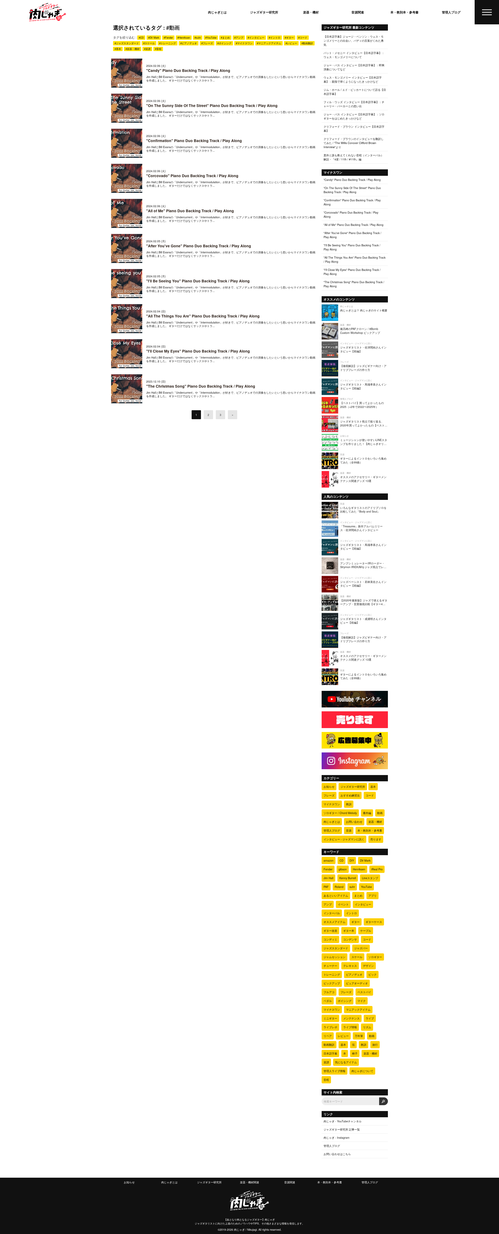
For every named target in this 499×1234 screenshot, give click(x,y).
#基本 (118, 49)
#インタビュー (256, 37)
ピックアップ (332, 983)
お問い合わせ (354, 822)
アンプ (328, 904)
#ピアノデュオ (188, 43)
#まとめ (225, 37)
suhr (352, 887)
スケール (356, 957)
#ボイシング (224, 43)
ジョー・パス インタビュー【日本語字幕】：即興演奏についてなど (354, 67)
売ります (375, 839)
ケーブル (365, 931)
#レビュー (291, 43)
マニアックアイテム (358, 1009)
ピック (372, 974)
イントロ (351, 913)
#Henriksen (183, 37)
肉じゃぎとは (217, 12)
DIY (351, 860)
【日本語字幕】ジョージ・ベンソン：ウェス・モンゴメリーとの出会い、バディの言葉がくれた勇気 (354, 40)
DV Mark (365, 860)
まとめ (358, 895)
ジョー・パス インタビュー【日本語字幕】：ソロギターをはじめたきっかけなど (354, 116)
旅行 (375, 1045)
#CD (141, 37)
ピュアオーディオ (357, 983)
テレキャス (350, 966)
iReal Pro (377, 869)
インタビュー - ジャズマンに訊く (344, 839)
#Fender (168, 37)
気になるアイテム (346, 1062)
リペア (328, 1036)
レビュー (343, 1036)
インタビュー (363, 904)
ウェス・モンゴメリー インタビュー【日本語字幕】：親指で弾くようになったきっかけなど (353, 79)
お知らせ (329, 786)
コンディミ (330, 939)
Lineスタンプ (370, 878)
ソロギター (375, 957)
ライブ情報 (350, 1027)
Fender (328, 869)
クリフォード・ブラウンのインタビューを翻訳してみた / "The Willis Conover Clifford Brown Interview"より (354, 143)
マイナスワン (332, 804)
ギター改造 (330, 931)
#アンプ (238, 37)
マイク (361, 1001)
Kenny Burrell (347, 878)
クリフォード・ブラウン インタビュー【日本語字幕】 (354, 129)
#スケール (149, 43)
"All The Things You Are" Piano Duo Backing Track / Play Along (203, 316)
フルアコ (329, 992)
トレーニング (332, 974)
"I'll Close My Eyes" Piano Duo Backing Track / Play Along (198, 351)
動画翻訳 (329, 1045)
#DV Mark (153, 37)
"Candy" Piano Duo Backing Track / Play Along (188, 70)
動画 (380, 813)
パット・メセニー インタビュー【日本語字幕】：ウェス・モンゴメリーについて (354, 55)
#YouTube (210, 37)
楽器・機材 (311, 12)
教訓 (348, 804)
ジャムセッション (334, 957)
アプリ (372, 895)
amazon (329, 860)
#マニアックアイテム (269, 43)
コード (370, 795)
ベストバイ (364, 992)
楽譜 (326, 1062)
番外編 (367, 813)
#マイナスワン (244, 43)
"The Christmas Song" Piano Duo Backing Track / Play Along (200, 386)
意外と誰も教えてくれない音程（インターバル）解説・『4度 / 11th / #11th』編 (354, 157)
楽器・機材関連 (249, 1182)
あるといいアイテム (336, 895)
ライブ (370, 1018)
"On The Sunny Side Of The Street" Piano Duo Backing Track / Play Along (212, 105)
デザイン (368, 966)
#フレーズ (207, 43)
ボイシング (344, 1001)
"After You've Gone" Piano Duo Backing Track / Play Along (198, 245)
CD (341, 860)
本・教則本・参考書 (404, 12)
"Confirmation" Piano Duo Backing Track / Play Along (194, 140)
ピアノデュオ (354, 974)
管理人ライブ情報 (334, 1071)
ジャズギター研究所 (264, 12)
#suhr (198, 37)
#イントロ (274, 37)
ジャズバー (361, 948)
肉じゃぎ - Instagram (336, 1137)
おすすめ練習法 (350, 795)
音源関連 (357, 12)
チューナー (330, 966)
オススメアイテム (334, 922)
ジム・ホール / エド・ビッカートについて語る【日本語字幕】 (355, 92)
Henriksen (359, 869)
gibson (343, 869)
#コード (302, 37)
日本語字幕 (330, 1053)
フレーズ (329, 795)
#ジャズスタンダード (127, 43)
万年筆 (359, 1036)
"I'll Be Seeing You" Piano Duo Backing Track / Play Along (198, 281)
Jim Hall (328, 878)
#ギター (289, 37)
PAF (326, 887)
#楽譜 (147, 49)
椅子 (354, 1053)
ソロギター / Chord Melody (340, 813)
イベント (343, 904)
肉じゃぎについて (362, 1071)
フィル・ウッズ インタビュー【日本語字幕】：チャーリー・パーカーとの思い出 (354, 104)
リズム (367, 1027)
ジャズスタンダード (336, 948)
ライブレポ (330, 1027)
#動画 (173, 27)
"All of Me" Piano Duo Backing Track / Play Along (190, 210)
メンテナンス (351, 1018)
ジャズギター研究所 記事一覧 (342, 1129)
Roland (339, 887)
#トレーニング (167, 43)
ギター (355, 922)
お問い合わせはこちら (337, 1154)
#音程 (158, 49)
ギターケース (374, 922)
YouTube (366, 887)
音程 (326, 1080)
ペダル (328, 1001)
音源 (348, 830)
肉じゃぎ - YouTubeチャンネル (343, 1121)
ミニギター (330, 1018)
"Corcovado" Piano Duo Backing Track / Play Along (192, 175)
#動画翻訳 (307, 43)
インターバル (332, 913)
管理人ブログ (451, 12)
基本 (373, 786)
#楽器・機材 (133, 49)
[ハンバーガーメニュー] (487, 12)
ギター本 (348, 931)
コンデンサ (350, 939)
